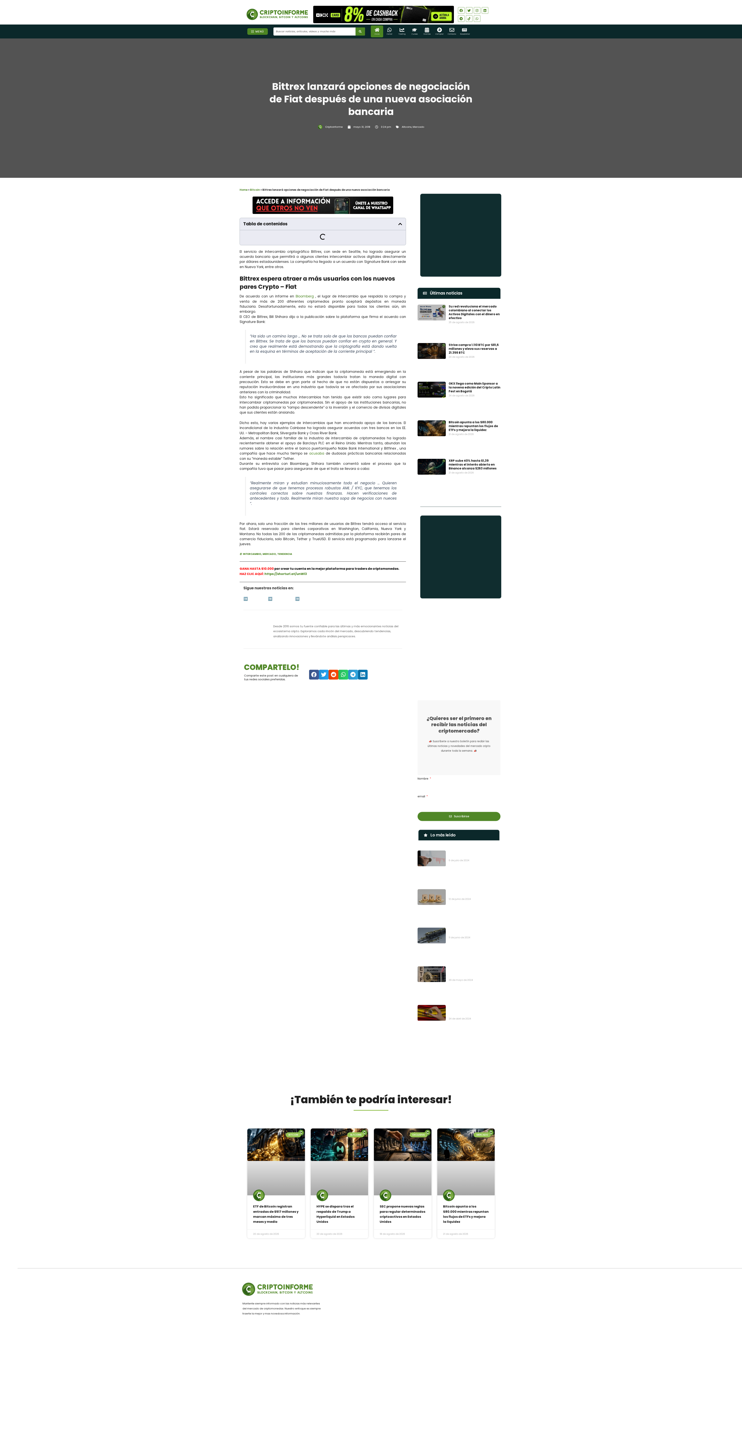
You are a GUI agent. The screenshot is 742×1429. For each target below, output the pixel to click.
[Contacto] (451, 29)
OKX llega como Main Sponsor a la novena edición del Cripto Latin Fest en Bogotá (474, 358)
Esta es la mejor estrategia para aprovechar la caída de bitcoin (474, 774)
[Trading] (402, 29)
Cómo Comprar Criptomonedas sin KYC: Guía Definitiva (473, 797)
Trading (402, 34)
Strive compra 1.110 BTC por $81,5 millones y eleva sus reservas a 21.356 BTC (474, 336)
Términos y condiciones (385, 1406)
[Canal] (389, 29)
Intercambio (252, 539)
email (422, 719)
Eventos (427, 34)
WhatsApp (283, 583)
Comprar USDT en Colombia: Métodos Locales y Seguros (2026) (381, 1313)
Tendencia (284, 539)
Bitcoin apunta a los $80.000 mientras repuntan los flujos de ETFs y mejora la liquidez (473, 381)
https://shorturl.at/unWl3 (286, 559)
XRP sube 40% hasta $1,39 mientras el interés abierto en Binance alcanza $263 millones (473, 404)
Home (244, 190)
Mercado (418, 127)
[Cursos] (414, 29)
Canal (389, 34)
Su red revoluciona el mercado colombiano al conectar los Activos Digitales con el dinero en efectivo (474, 312)
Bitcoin (255, 190)
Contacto (452, 34)
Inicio (377, 34)
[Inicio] (377, 29)
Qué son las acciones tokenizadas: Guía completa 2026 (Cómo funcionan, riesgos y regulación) (382, 1350)
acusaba (316, 438)
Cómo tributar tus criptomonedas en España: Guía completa (474, 867)
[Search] (360, 31)
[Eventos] (427, 29)
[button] (400, 224)
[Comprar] (439, 29)
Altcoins (407, 127)
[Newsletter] (464, 29)
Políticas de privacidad (356, 1406)
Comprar (439, 34)
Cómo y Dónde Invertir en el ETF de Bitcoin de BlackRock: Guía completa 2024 (473, 844)
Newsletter (465, 34)
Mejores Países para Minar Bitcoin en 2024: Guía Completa (473, 819)
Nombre (423, 701)
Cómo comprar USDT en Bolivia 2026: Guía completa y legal (381, 1331)
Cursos (415, 34)
